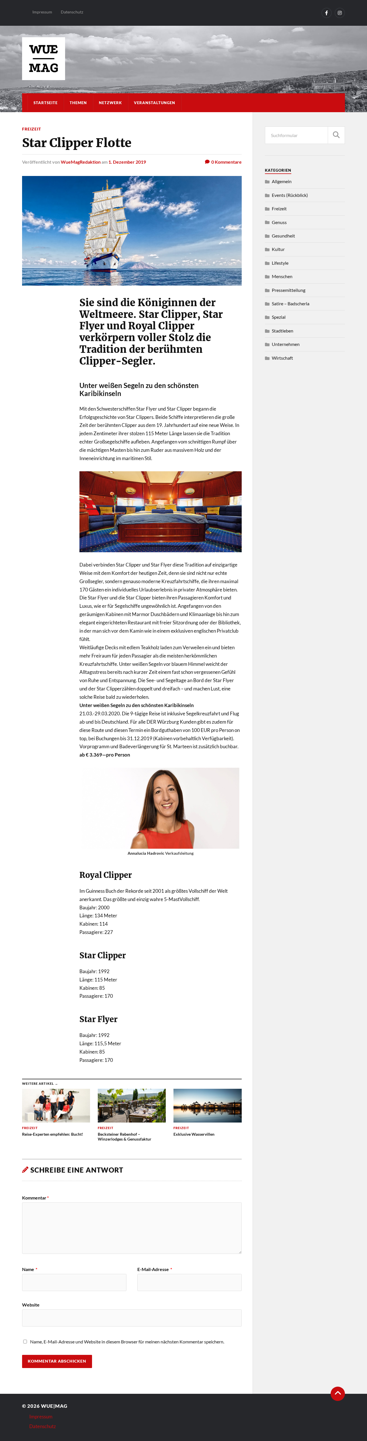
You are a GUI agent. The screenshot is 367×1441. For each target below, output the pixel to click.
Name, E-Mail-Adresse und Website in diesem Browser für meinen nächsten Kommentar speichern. (127, 1341)
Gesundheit (283, 235)
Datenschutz (72, 11)
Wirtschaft (282, 358)
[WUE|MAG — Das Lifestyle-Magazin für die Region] (183, 58)
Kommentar (35, 1197)
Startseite (46, 102)
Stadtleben (282, 330)
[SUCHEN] (336, 135)
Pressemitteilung (288, 290)
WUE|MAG (54, 1406)
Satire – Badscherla (290, 303)
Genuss (279, 222)
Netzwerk (110, 102)
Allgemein (282, 181)
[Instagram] (340, 13)
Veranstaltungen (154, 102)
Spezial (279, 317)
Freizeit (31, 128)
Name (29, 1269)
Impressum (42, 11)
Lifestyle (280, 263)
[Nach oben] (338, 1394)
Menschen (282, 276)
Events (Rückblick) (290, 195)
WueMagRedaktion (81, 162)
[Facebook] (326, 13)
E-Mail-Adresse (154, 1269)
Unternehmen (286, 344)
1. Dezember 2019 (127, 162)
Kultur (278, 249)
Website (31, 1304)
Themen (78, 102)
